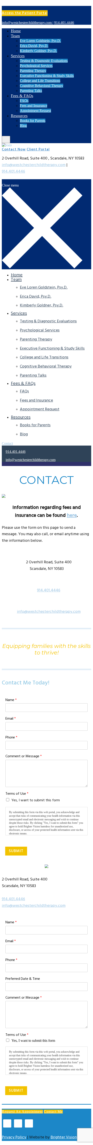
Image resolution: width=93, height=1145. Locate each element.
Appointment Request (35, 111)
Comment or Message (23, 756)
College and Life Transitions (40, 81)
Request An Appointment (22, 1111)
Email (10, 718)
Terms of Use (16, 794)
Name (11, 700)
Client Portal (38, 149)
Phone (11, 737)
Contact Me (53, 1111)
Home (16, 31)
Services (18, 56)
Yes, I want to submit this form (36, 800)
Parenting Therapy (33, 71)
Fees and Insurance (33, 106)
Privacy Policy (14, 1137)
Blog (23, 125)
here (72, 516)
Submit (16, 851)
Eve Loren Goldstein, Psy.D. (40, 41)
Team (15, 36)
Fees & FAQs (22, 95)
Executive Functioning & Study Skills (47, 76)
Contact (7, 443)
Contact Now (14, 149)
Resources (19, 115)
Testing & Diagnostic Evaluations (44, 61)
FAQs (24, 101)
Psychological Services (36, 66)
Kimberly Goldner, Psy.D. (38, 51)
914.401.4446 (13, 171)
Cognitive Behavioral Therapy (41, 86)
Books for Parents (32, 121)
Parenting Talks (31, 91)
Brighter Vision (64, 1137)
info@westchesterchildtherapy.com (33, 165)
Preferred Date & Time (22, 979)
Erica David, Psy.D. (34, 46)
